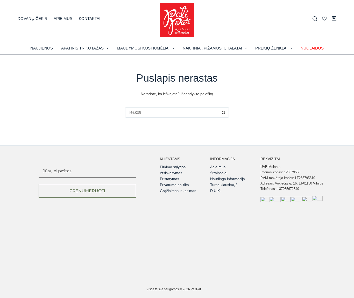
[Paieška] (315, 18)
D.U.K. (215, 191)
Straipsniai (218, 173)
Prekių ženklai (271, 48)
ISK (204, 289)
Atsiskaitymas (171, 173)
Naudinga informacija (227, 179)
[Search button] (224, 112)
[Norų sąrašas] (324, 18)
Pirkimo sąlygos (173, 167)
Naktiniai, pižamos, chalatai (212, 48)
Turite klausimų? (223, 185)
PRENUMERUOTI (87, 190)
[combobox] (172, 112)
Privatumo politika (174, 185)
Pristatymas (169, 179)
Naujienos (41, 48)
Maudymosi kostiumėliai (143, 48)
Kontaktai (89, 18)
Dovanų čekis (32, 18)
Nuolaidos (312, 48)
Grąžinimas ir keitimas (178, 191)
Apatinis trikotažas (82, 48)
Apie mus (63, 18)
